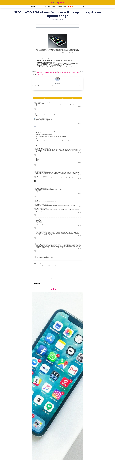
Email (51, 278)
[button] (83, 6)
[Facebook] (31, 6)
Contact (64, 6)
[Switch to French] (68, 7)
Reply (80, 106)
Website (67, 278)
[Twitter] (32, 6)
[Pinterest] (34, 6)
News (46, 6)
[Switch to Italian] (70, 7)
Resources (60, 6)
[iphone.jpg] (57, 47)
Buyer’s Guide (54, 6)
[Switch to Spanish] (72, 7)
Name (35, 278)
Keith (37, 256)
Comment (35, 267)
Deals (49, 6)
